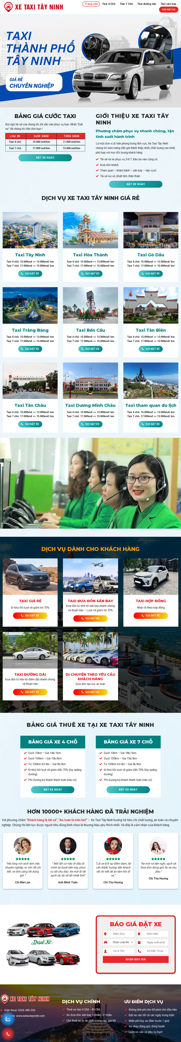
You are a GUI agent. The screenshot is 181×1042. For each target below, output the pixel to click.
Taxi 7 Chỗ (126, 3)
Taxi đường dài (146, 3)
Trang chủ (91, 3)
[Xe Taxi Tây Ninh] (34, 7)
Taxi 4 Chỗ (108, 3)
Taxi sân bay (168, 3)
